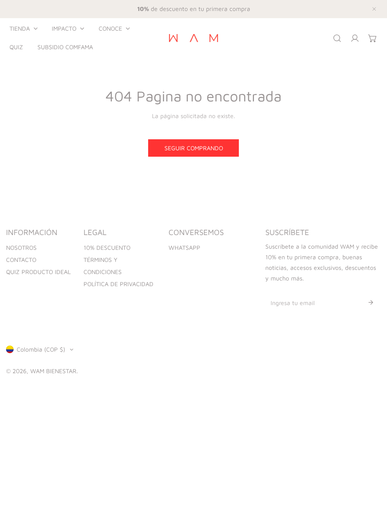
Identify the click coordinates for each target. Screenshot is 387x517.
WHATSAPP (184, 247)
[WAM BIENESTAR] (193, 38)
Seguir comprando (193, 148)
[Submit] (370, 302)
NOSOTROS (21, 247)
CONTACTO (21, 259)
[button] (23, 28)
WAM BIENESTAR (53, 371)
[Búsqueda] (337, 38)
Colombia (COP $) (41, 349)
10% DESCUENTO (107, 247)
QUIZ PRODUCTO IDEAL (38, 271)
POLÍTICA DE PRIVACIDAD (118, 283)
